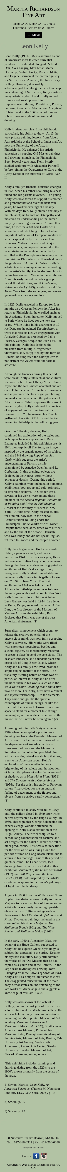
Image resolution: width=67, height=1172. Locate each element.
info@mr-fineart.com (33, 1147)
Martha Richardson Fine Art (33, 11)
